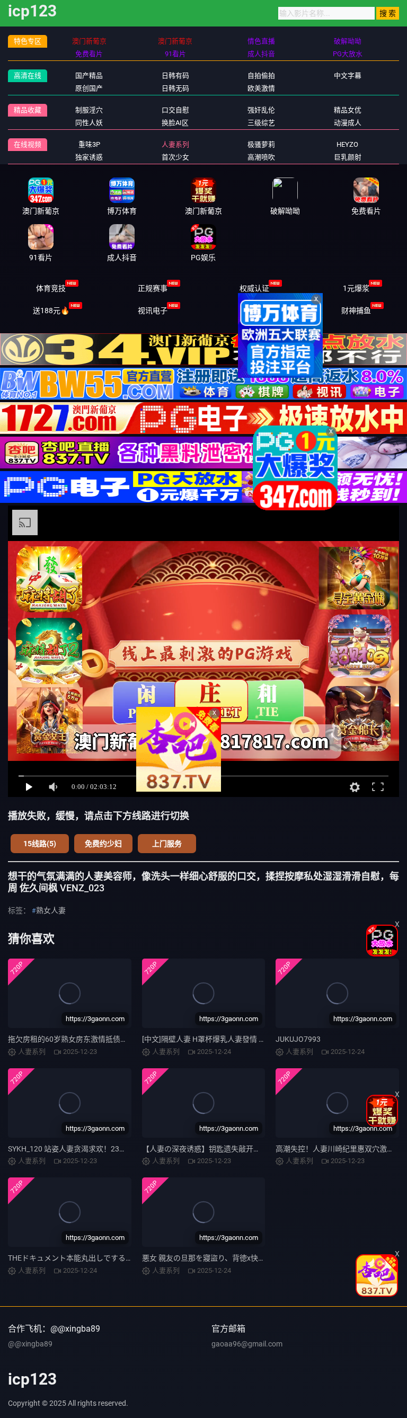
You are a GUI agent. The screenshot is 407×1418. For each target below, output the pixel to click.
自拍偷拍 (261, 75)
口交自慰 (175, 110)
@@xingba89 (30, 1344)
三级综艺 (261, 123)
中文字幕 (347, 75)
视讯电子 (152, 310)
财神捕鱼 (356, 310)
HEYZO (347, 144)
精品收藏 (27, 110)
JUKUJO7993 (298, 1039)
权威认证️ (254, 288)
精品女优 (347, 110)
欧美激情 (261, 88)
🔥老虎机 (254, 310)
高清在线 (27, 75)
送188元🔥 (51, 310)
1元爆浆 (356, 288)
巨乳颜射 (347, 157)
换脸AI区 (175, 123)
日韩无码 (175, 88)
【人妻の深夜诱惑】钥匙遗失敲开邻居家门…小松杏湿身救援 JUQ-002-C (259, 1149)
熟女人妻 (51, 910)
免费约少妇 (103, 843)
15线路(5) (39, 843)
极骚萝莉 (261, 144)
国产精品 (89, 75)
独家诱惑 (89, 157)
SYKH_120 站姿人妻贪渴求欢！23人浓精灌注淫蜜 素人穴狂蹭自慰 (116, 1149)
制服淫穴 (89, 110)
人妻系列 (175, 144)
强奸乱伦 (261, 110)
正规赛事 (152, 288)
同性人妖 (89, 123)
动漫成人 (347, 123)
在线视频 (27, 144)
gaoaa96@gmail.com (246, 1344)
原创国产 (89, 88)
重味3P (89, 144)
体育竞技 (51, 288)
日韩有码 (175, 75)
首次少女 (175, 157)
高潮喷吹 (261, 157)
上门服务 (167, 843)
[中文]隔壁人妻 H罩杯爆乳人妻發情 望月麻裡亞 (219, 1039)
